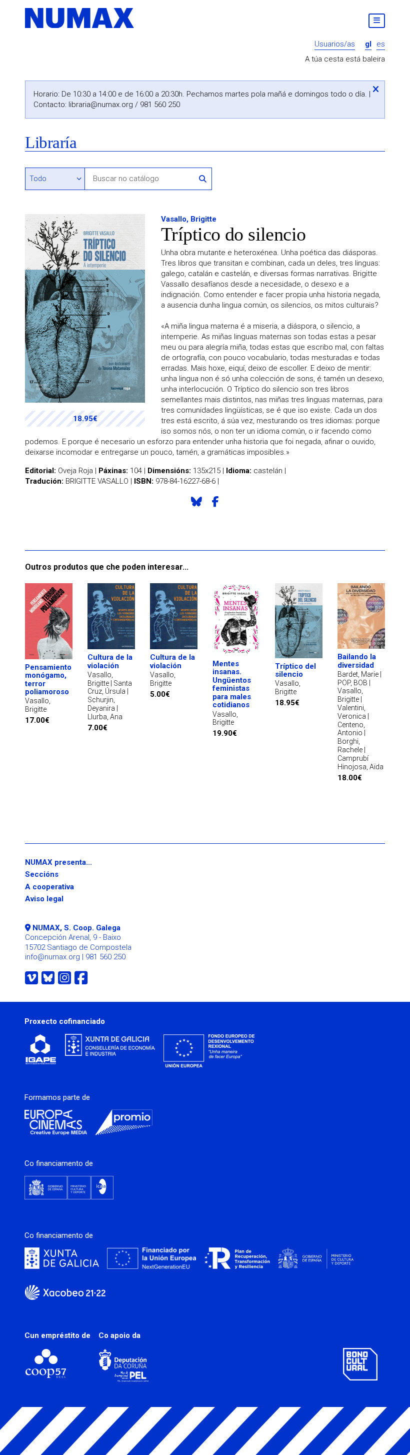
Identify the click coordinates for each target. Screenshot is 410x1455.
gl (368, 44)
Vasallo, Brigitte (188, 219)
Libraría (50, 143)
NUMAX (80, 18)
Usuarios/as (334, 44)
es (380, 44)
